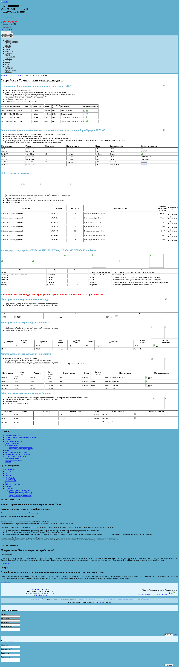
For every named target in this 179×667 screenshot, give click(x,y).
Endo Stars (8, 486)
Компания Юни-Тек (35, 589)
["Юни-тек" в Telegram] (153, 594)
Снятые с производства (13, 460)
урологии (93, 599)
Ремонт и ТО (9, 51)
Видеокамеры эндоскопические (20, 496)
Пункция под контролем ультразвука (18, 454)
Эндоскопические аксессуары (15, 456)
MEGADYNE (10, 479)
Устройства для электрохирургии (21, 449)
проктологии (112, 599)
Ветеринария (9, 488)
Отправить (168, 634)
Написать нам (6, 32)
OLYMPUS (9, 68)
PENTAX (8, 59)
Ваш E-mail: (5, 618)
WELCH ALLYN (11, 471)
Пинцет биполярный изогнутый (20, 494)
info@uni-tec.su (41, 595)
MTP (6, 483)
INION (7, 55)
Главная (8, 40)
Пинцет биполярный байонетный (21, 492)
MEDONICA (9, 470)
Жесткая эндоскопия (12, 458)
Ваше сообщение (7, 626)
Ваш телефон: (6, 649)
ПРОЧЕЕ (8, 72)
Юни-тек (4, 75)
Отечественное (10, 70)
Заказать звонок (7, 34)
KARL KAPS (9, 477)
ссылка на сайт (96, 602)
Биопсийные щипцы (12, 436)
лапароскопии (123, 599)
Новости (8, 47)
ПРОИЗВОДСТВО (11, 42)
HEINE (7, 62)
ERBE (7, 66)
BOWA (7, 61)
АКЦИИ (8, 46)
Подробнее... (5, 563)
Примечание (5, 657)
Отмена (175, 634)
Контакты (8, 53)
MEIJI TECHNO (10, 481)
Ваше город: (5, 622)
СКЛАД (8, 44)
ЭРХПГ (7, 450)
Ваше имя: (5, 614)
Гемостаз (8, 439)
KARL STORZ (10, 57)
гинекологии (102, 599)
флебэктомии (144, 599)
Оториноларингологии (81, 599)
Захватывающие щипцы (13, 441)
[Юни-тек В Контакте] (175, 594)
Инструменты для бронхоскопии (16, 452)
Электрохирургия (15, 75)
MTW (7, 64)
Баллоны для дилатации (13, 443)
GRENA (8, 475)
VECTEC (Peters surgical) (13, 484)
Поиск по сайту (6, 29)
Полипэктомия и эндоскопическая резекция (20, 437)
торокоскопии (133, 599)
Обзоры (7, 49)
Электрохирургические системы (20, 447)
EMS (6, 473)
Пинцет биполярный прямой (19, 490)
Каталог (8, 462)
